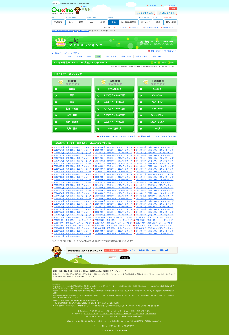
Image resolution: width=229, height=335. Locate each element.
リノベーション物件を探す (122, 313)
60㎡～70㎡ (157, 95)
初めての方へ (156, 321)
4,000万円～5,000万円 (114, 109)
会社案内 (82, 321)
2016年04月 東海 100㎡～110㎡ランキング (72, 172)
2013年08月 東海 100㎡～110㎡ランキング (154, 199)
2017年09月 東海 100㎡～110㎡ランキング (113, 155)
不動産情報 (93, 311)
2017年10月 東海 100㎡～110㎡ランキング (72, 155)
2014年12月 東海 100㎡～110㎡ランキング (113, 185)
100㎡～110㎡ (157, 122)
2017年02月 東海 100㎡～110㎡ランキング (154, 161)
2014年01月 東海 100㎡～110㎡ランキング (72, 196)
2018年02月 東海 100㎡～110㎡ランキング (154, 150)
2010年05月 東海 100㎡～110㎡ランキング (113, 234)
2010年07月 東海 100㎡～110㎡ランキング (154, 231)
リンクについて (126, 321)
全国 (70, 56)
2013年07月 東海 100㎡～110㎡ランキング (72, 201)
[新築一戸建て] (102, 24)
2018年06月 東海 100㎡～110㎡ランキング (113, 147)
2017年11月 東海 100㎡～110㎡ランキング (154, 153)
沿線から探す (135, 28)
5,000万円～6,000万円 (114, 115)
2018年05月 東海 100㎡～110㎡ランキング (154, 147)
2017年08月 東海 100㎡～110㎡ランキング (154, 155)
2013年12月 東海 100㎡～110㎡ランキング (113, 196)
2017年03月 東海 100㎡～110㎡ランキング (113, 161)
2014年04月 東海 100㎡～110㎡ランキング (72, 193)
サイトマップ (153, 5)
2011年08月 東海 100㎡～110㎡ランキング (154, 220)
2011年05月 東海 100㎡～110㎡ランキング (113, 223)
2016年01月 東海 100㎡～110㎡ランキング (72, 174)
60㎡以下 (157, 89)
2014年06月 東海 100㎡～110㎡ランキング (113, 191)
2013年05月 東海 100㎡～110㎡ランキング (154, 201)
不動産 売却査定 (151, 313)
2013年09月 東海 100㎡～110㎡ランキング (113, 199)
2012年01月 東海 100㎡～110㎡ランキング (72, 217)
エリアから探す (120, 28)
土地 (75, 31)
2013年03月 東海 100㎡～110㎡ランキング (113, 204)
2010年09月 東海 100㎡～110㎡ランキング (72, 231)
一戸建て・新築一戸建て (138, 311)
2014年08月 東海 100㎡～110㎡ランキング (154, 188)
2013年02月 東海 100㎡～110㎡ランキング (154, 204)
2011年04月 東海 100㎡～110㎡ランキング (154, 223)
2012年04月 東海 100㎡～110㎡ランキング (72, 215)
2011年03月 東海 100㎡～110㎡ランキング (72, 226)
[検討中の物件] (167, 14)
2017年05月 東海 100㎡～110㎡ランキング (154, 158)
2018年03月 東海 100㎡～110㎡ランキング (113, 150)
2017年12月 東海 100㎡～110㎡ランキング (113, 153)
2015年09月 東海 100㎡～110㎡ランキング (113, 177)
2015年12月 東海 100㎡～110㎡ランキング (113, 174)
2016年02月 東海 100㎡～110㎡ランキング (154, 172)
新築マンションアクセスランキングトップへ (118, 136)
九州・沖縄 (157, 56)
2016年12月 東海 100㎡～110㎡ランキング (113, 164)
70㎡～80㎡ (157, 102)
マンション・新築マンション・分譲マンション (113, 311)
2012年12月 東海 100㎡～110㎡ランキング (113, 207)
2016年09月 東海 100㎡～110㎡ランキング (113, 166)
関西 (89, 56)
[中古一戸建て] (92, 24)
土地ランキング (83, 31)
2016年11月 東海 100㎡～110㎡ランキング (154, 164)
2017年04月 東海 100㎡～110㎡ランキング (72, 161)
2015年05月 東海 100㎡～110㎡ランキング (154, 180)
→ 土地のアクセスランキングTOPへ (65, 53)
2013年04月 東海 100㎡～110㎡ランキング (72, 204)
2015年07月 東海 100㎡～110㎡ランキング (72, 180)
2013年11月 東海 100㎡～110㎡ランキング (154, 196)
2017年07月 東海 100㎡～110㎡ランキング (72, 158)
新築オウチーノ (72, 321)
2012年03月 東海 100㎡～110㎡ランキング (113, 215)
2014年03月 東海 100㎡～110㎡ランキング (113, 193)
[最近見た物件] (145, 14)
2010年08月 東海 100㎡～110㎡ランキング (113, 231)
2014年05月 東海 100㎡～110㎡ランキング (154, 191)
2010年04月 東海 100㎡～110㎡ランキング (154, 234)
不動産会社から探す (151, 28)
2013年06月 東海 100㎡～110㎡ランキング (113, 201)
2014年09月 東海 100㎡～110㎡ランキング (113, 188)
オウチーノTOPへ (168, 5)
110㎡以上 (157, 128)
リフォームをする (138, 313)
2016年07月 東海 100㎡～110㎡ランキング (72, 169)
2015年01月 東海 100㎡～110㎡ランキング (72, 185)
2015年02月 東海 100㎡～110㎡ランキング (154, 182)
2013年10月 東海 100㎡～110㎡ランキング (72, 199)
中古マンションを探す (91, 313)
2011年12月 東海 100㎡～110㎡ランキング (113, 217)
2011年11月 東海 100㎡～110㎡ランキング (154, 217)
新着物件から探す (168, 28)
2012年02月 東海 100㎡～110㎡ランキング (154, 215)
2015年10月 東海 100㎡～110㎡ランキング (72, 177)
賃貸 (99, 316)
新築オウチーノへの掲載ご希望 (109, 321)
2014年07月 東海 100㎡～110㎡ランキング (72, 191)
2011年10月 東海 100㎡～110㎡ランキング (72, 220)
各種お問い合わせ (92, 321)
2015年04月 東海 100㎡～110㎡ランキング (72, 182)
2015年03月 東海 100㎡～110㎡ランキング (113, 182)
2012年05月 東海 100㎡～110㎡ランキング (154, 212)
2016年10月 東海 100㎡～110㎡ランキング (72, 166)
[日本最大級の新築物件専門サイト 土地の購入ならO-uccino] (63, 14)
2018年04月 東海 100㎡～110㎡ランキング (72, 150)
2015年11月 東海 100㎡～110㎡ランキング (154, 174)
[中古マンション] (70, 24)
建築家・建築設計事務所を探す (132, 316)
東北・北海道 (141, 56)
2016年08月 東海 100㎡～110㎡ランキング (154, 166)
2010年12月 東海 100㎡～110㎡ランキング (72, 228)
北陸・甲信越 (110, 56)
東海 (98, 56)
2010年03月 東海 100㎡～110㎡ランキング (72, 236)
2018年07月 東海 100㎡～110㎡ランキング (72, 147)
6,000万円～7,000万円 (114, 122)
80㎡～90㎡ (157, 109)
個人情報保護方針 (138, 321)
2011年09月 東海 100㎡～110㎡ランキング (113, 220)
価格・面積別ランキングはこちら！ (163, 51)
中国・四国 (126, 56)
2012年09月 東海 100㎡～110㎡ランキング (113, 209)
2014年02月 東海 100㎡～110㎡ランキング (154, 193)
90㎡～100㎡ (157, 115)
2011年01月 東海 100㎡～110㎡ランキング (154, 226)
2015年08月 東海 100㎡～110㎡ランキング (154, 177)
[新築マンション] (81, 24)
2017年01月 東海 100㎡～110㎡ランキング (72, 164)
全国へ (85, 6)
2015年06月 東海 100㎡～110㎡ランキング (113, 180)
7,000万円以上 (115, 128)
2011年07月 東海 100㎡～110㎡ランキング (72, 223)
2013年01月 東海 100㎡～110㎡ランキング (72, 207)
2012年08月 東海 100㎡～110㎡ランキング (154, 209)
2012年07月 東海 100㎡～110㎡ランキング (72, 212)
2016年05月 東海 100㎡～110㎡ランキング (154, 169)
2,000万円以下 (115, 89)
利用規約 (148, 321)
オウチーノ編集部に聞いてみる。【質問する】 (149, 250)
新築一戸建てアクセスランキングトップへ (158, 136)
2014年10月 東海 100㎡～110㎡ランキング (72, 188)
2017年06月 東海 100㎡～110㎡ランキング (113, 158)
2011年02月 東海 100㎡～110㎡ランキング (113, 226)
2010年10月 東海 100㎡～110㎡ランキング (154, 228)
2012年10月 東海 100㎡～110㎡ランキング (72, 209)
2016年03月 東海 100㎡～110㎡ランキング (113, 172)
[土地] (113, 24)
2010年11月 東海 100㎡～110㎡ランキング (113, 228)
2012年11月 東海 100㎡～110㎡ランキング (154, 207)
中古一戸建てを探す (106, 313)
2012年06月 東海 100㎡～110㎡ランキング (113, 212)
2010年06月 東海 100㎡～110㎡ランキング (72, 234)
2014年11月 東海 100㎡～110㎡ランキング (154, 185)
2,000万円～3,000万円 (114, 95)
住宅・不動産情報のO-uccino (62, 31)
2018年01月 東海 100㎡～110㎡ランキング (72, 153)
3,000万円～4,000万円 (114, 102)
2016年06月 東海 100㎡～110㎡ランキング (113, 169)
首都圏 (79, 56)
